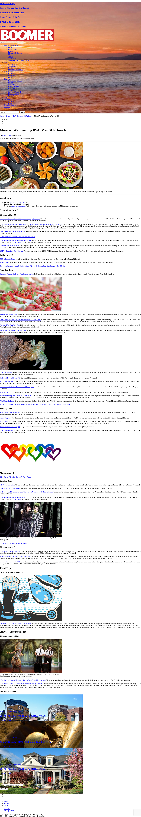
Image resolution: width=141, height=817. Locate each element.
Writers (6, 803)
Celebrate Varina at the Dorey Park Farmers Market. (17, 274)
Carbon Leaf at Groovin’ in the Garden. (13, 231)
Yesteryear (7, 99)
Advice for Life (13, 64)
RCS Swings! (4, 421)
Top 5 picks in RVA (17, 202)
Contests (7, 107)
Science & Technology (15, 92)
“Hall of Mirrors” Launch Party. (10, 488)
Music (10, 55)
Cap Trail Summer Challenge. (10, 246)
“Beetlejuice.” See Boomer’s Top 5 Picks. (13, 543)
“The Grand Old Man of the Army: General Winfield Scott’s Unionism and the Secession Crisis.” (31, 224)
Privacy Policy (9, 811)
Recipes (10, 77)
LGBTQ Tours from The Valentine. (11, 251)
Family (6, 62)
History (10, 103)
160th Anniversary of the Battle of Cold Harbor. (15, 396)
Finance (10, 83)
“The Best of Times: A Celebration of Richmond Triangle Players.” (22, 683)
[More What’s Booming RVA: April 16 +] (41, 793)
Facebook (17, 242)
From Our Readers (10, 105)
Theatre (10, 57)
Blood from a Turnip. (7, 430)
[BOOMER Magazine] (27, 40)
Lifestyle (7, 79)
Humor (10, 51)
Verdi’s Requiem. (6, 392)
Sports (10, 90)
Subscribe (4, 789)
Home (2, 116)
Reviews (11, 96)
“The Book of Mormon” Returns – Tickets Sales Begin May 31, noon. (23, 680)
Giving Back (12, 84)
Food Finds (12, 73)
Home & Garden (13, 86)
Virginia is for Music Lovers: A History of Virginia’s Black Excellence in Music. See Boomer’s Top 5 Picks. (35, 404)
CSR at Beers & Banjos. (8, 259)
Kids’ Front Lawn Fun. (7, 485)
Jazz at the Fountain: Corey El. (10, 427)
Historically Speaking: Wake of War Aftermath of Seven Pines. (20, 320)
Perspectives (12, 88)
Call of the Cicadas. (6, 372)
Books (10, 47)
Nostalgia (11, 101)
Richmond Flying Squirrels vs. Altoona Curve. (15, 497)
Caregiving (11, 66)
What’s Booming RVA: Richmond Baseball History (27, 742)
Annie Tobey (6, 135)
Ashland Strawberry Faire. (9, 314)
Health (10, 68)
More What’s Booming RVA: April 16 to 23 (23, 768)
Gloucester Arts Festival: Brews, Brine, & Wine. (16, 623)
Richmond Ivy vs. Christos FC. (10, 378)
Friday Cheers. (5, 262)
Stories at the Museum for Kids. (10, 562)
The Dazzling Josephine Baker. (10, 412)
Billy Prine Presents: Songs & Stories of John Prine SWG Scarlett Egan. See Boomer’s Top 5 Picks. (32, 266)
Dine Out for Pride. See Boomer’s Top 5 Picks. (15, 477)
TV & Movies (12, 58)
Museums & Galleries (15, 53)
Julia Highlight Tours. (7, 401)
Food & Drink (8, 71)
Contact (6, 805)
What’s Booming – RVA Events (18, 60)
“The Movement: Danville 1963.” (11, 551)
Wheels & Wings (13, 94)
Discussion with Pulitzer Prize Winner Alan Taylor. (17, 387)
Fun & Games (12, 49)
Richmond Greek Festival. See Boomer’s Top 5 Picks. (17, 237)
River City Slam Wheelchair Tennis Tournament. (16, 556)
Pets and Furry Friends (15, 70)
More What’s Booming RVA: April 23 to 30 (23, 715)
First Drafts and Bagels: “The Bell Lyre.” (13, 330)
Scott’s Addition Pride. (7, 381)
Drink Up (11, 75)
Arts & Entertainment (11, 45)
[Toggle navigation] (1, 42)
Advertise (7, 809)
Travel (6, 97)
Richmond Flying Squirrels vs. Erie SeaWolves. (15, 240)
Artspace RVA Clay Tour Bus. (10, 325)
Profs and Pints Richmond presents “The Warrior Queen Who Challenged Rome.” (27, 492)
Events (8, 116)
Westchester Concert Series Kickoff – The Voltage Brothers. (20, 219)
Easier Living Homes (15, 81)
